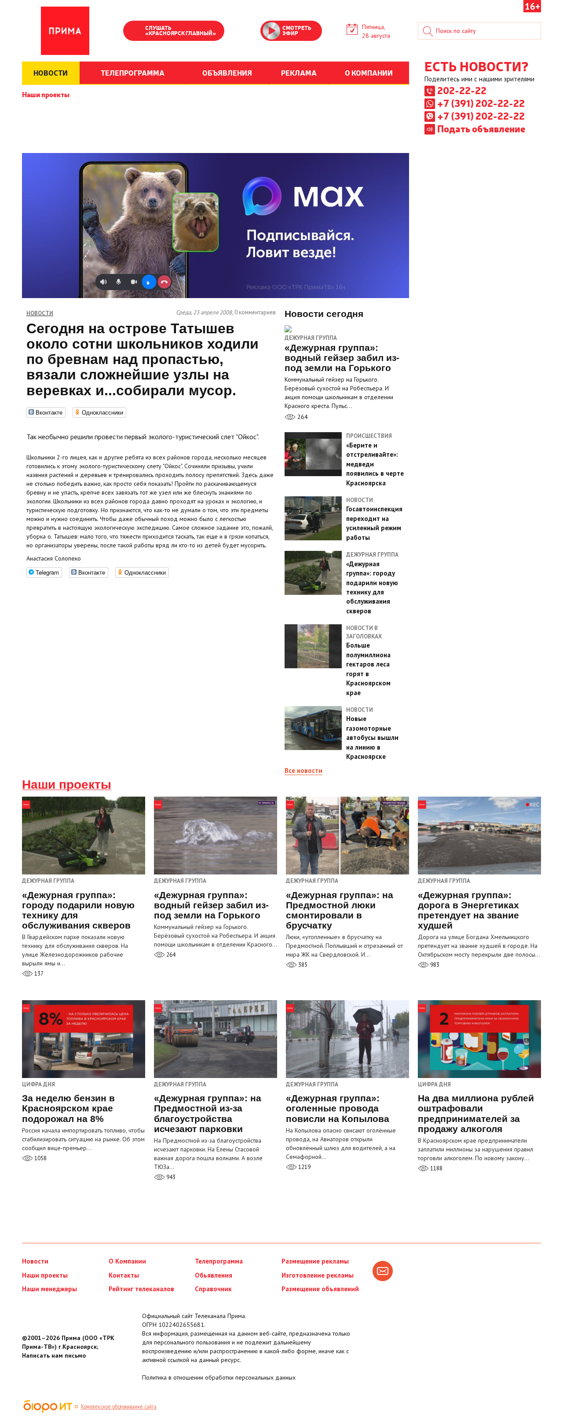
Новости (35, 1261)
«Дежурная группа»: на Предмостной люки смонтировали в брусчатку (339, 910)
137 (38, 973)
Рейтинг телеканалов (141, 1289)
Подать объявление (481, 128)
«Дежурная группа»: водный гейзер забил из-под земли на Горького (211, 905)
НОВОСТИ (50, 72)
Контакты (124, 1275)
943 (170, 1177)
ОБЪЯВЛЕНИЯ (227, 72)
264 (302, 417)
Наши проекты (45, 94)
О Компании (127, 1261)
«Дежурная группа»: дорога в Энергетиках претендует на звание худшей (468, 910)
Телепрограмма (219, 1261)
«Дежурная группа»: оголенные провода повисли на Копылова (337, 1108)
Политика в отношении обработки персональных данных (219, 1377)
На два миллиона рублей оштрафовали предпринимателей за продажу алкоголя (476, 1113)
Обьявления (213, 1275)
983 (434, 965)
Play (134, 31)
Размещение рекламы (315, 1261)
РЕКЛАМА (299, 72)
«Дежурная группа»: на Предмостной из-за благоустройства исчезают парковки (207, 1113)
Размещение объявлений (320, 1289)
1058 (40, 1158)
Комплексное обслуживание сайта (119, 1406)
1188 (435, 1168)
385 (302, 965)
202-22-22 (461, 90)
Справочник (213, 1289)
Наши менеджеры (49, 1289)
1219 (304, 1167)
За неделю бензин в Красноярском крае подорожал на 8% (68, 1108)
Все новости (303, 770)
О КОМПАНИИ (369, 72)
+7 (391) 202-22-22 (481, 103)
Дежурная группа (311, 338)
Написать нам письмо (54, 1355)
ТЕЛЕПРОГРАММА (133, 72)
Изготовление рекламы (318, 1275)
